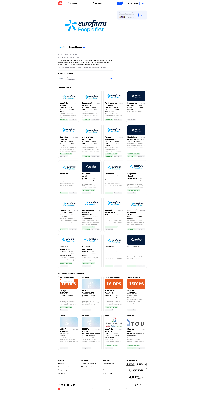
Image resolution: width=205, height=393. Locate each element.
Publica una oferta (63, 366)
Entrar (143, 3)
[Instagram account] (62, 385)
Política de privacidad (96, 389)
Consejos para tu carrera (88, 363)
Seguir (141, 15)
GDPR (120, 389)
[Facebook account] (65, 385)
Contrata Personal (132, 3)
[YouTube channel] (68, 385)
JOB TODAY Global (86, 366)
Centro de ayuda (108, 373)
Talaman (107, 315)
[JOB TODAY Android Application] (141, 364)
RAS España (85, 277)
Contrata (61, 363)
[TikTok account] (59, 385)
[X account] (71, 385)
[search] (120, 3)
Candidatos (61, 373)
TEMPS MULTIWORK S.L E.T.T (67, 277)
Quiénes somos (108, 366)
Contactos (106, 370)
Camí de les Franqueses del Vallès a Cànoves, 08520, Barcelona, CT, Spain (83, 67)
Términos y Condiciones (110, 389)
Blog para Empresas (64, 370)
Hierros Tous (130, 315)
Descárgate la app (108, 363)
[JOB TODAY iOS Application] (130, 364)
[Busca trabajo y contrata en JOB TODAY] (60, 3)
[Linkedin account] (74, 385)
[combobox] (80, 3)
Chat (111, 78)
